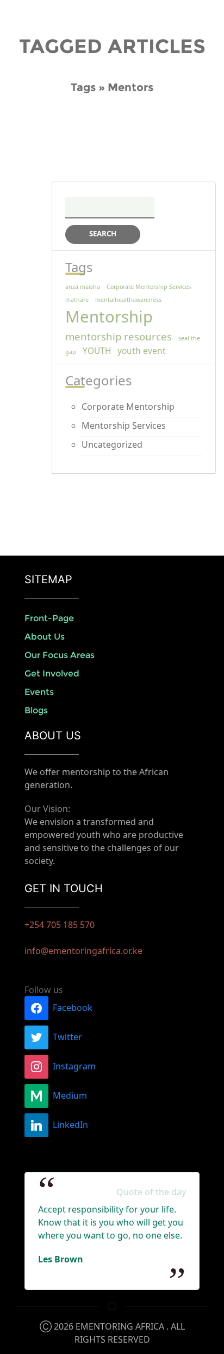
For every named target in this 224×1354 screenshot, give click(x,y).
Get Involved (51, 673)
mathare (77, 300)
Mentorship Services (124, 425)
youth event (141, 351)
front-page (49, 618)
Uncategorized (112, 444)
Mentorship (109, 316)
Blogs (36, 710)
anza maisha (82, 287)
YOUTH (97, 351)
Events (39, 692)
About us (44, 636)
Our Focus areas (59, 655)
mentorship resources (118, 336)
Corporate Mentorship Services (149, 287)
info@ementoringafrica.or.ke (83, 951)
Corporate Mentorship (128, 406)
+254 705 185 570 (59, 925)
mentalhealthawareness (128, 300)
